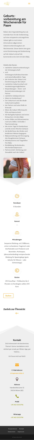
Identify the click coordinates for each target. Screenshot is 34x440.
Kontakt (21, 429)
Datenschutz (11, 431)
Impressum (21, 431)
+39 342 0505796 (17, 417)
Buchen (8, 296)
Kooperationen (12, 429)
